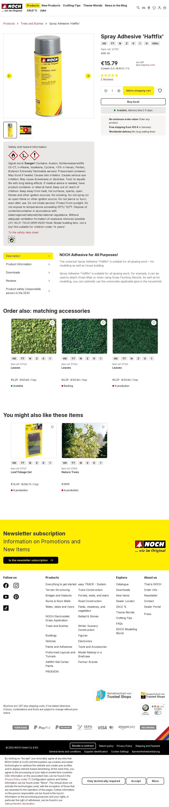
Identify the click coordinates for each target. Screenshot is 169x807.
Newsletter (151, 595)
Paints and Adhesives (59, 646)
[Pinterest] (16, 596)
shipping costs (148, 65)
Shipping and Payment (147, 745)
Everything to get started (61, 584)
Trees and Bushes (57, 626)
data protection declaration (19, 803)
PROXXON (52, 671)
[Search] (138, 8)
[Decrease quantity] (105, 90)
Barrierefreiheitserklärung (146, 751)
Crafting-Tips (124, 618)
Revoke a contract (83, 745)
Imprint (60, 793)
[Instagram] (16, 585)
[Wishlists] (154, 8)
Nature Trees (70, 472)
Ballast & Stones (88, 616)
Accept (136, 781)
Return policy (106, 745)
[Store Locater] (149, 8)
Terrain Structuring (58, 589)
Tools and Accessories (92, 646)
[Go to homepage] (12, 8)
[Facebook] (6, 585)
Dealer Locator (125, 601)
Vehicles (51, 641)
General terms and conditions (65, 751)
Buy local (133, 101)
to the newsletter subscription (28, 560)
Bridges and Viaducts (59, 595)
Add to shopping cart (138, 90)
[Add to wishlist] (52, 322)
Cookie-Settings (120, 751)
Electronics (85, 641)
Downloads (123, 589)
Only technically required (103, 781)
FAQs (119, 623)
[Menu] (164, 705)
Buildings (51, 635)
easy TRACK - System (92, 584)
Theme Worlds (125, 612)
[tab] (28, 256)
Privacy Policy (124, 745)
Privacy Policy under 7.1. (18, 779)
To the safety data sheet (23, 232)
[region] (49, 85)
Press (147, 614)
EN (143, 7)
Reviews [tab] (11, 280)
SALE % (121, 606)
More (155, 781)
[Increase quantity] (120, 90)
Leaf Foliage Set (21, 472)
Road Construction (90, 601)
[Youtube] (6, 596)
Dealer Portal (152, 606)
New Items (122, 595)
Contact (149, 601)
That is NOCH (152, 584)
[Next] (88, 76)
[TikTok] (6, 608)
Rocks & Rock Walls (58, 601)
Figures (82, 635)
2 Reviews (107, 79)
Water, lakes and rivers (60, 606)
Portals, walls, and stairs (93, 595)
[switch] (158, 713)
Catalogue (122, 584)
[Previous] (9, 76)
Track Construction (90, 589)
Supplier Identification (96, 751)
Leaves (15, 367)
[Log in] (159, 8)
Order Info (150, 589)
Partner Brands (88, 662)
